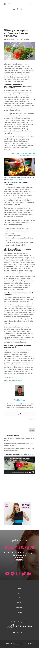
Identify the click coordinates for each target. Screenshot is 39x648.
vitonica (11, 377)
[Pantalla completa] (33, 472)
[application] (19, 465)
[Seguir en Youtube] (14, 9)
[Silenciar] (30, 472)
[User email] (20, 414)
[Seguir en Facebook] (24, 9)
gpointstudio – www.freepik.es (14, 179)
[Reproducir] (6, 472)
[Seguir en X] (21, 9)
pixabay (20, 380)
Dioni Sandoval (10, 39)
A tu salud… (31, 419)
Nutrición (26, 39)
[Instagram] (18, 414)
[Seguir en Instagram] (17, 9)
